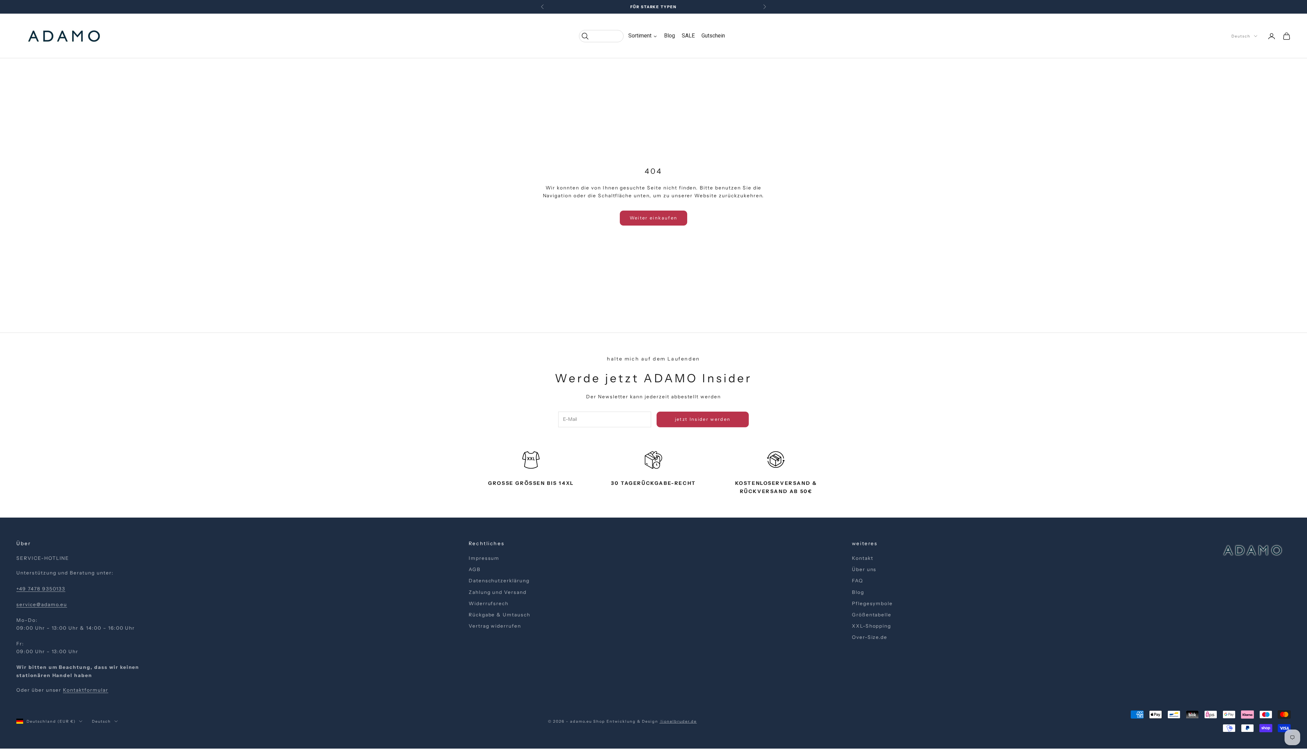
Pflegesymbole (872, 603)
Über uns (864, 569)
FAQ (857, 581)
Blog (858, 592)
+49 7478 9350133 (40, 589)
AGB (475, 569)
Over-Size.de (870, 637)
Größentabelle (871, 615)
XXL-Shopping (871, 626)
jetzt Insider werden (703, 419)
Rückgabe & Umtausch (499, 615)
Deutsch (1240, 36)
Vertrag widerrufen (495, 626)
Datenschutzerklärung (499, 581)
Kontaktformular (85, 690)
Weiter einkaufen (653, 217)
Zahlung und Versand (498, 592)
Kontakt (862, 558)
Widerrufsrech (489, 603)
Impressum (484, 558)
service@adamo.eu (41, 604)
